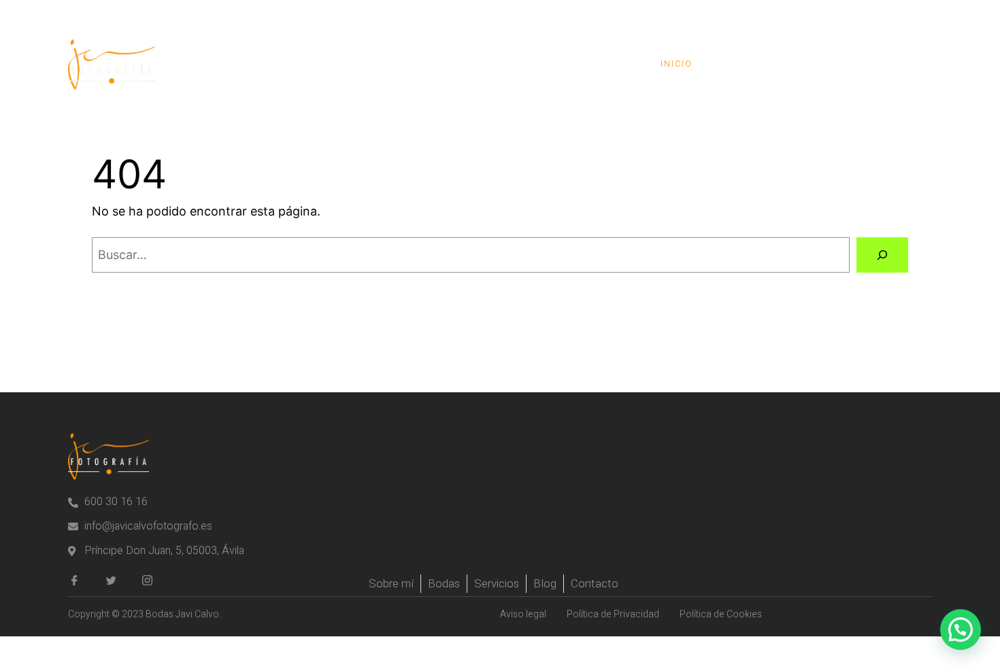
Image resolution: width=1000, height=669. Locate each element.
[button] (960, 629)
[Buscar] (882, 255)
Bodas (744, 64)
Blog (808, 64)
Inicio (677, 64)
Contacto (884, 64)
